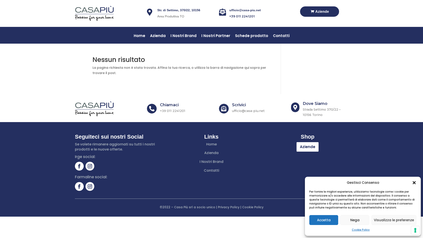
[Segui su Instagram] (89, 166)
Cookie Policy (361, 230)
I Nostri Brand (184, 36)
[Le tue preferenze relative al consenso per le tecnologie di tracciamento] (415, 230)
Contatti (281, 36)
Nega (355, 220)
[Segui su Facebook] (79, 166)
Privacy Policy (228, 207)
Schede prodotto (251, 36)
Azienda (158, 36)
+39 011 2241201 (242, 16)
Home (139, 36)
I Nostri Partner (215, 36)
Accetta (324, 220)
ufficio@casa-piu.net (245, 10)
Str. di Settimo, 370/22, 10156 (178, 10)
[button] (414, 182)
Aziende (322, 11)
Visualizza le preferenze (394, 220)
